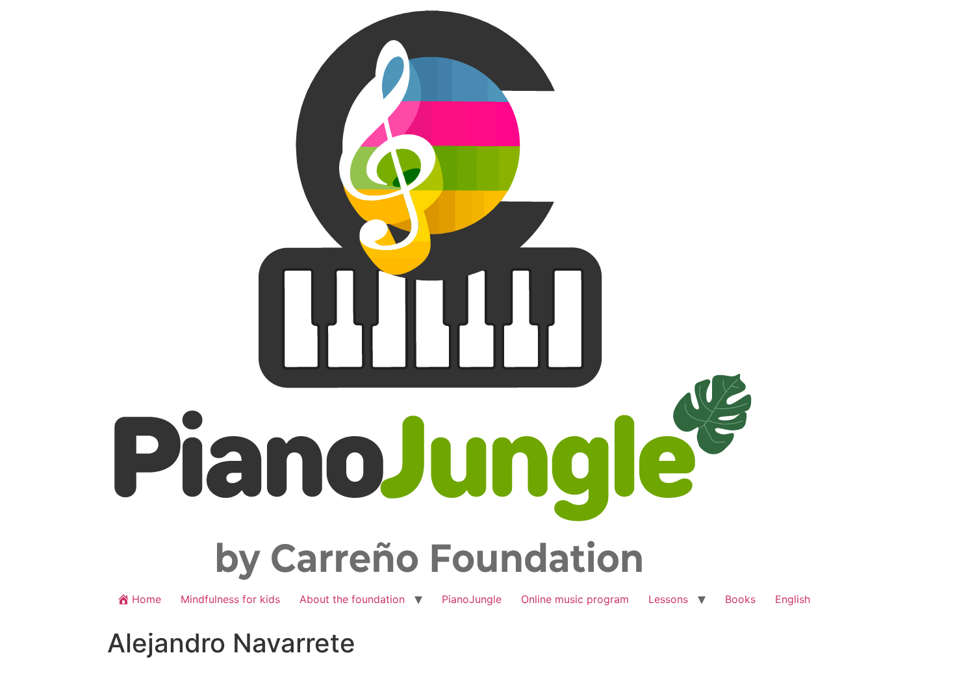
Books (740, 599)
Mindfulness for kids (230, 599)
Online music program (575, 599)
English (792, 599)
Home (146, 599)
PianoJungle (472, 599)
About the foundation (352, 599)
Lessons (668, 599)
